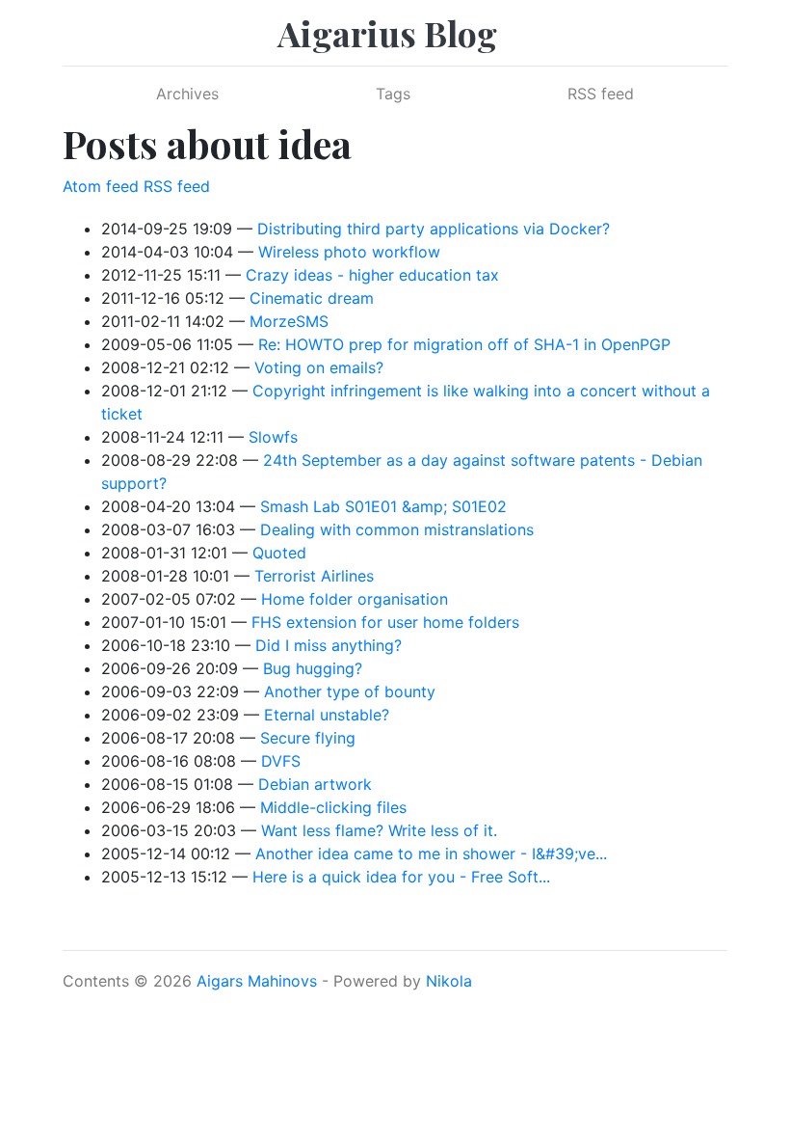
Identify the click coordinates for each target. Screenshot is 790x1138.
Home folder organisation (354, 599)
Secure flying (308, 737)
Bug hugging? (312, 668)
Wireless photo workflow (349, 251)
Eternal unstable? (326, 714)
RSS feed (600, 93)
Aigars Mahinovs (257, 980)
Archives (187, 93)
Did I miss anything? (328, 645)
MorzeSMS (289, 321)
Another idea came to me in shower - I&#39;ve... (431, 853)
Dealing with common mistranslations (397, 529)
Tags (393, 93)
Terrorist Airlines (314, 575)
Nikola (449, 980)
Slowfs (273, 437)
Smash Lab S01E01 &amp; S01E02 (383, 506)
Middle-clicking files (333, 807)
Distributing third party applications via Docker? (433, 228)
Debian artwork (315, 784)
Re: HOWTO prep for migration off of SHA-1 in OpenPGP (464, 344)
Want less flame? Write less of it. (379, 830)
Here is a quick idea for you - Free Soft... (401, 876)
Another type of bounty (349, 691)
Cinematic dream (312, 298)
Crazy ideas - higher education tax (372, 274)
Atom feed (101, 186)
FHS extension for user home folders (385, 622)
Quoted (279, 552)
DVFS (281, 761)
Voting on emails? (318, 367)
